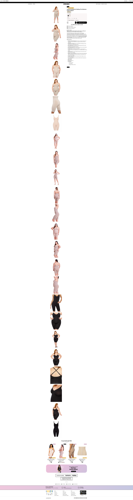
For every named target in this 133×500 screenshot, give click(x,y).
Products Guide (56, 495)
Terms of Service (73, 493)
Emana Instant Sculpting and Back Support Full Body (51, 459)
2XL (74, 18)
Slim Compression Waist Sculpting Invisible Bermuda (71, 459)
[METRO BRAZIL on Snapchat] (48, 494)
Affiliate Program (65, 494)
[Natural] (70, 15)
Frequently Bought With (66, 440)
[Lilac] (64, 462)
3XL (76, 18)
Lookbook (55, 494)
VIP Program (64, 493)
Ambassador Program (65, 495)
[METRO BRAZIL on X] (48, 493)
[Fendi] (59, 462)
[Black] (68, 15)
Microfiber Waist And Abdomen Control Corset (82, 459)
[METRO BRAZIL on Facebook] (50, 493)
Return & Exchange (73, 495)
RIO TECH (50, 498)
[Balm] (61, 462)
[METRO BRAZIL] (66, 4)
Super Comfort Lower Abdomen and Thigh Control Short (61, 459)
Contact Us (55, 493)
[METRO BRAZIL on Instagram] (50, 494)
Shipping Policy (73, 494)
